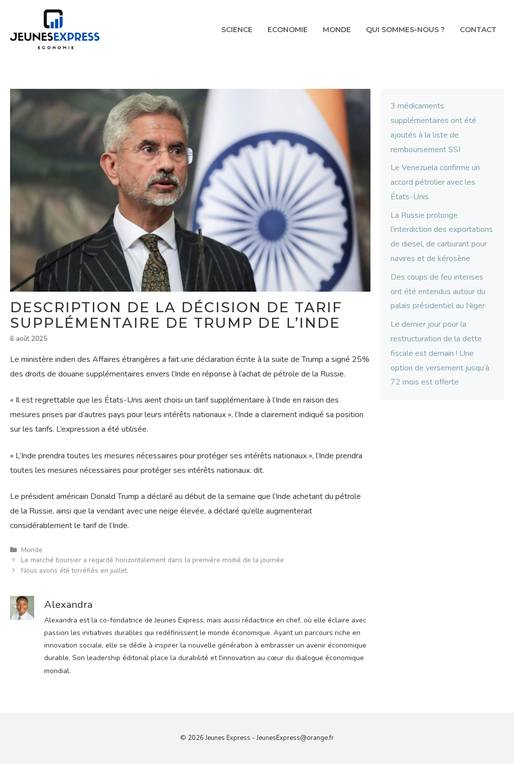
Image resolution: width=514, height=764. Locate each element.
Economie (288, 29)
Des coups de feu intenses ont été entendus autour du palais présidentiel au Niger (438, 292)
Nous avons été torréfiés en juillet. (74, 570)
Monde (337, 29)
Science (236, 29)
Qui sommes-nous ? (405, 29)
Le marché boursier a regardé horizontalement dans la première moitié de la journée (152, 560)
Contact (478, 29)
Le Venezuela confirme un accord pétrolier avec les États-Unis (435, 182)
